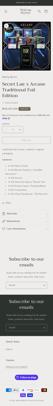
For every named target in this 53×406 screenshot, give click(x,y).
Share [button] (8, 203)
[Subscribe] (43, 285)
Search (9, 349)
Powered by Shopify (36, 400)
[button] (6, 11)
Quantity (6, 124)
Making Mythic (22, 400)
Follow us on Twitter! (17, 367)
